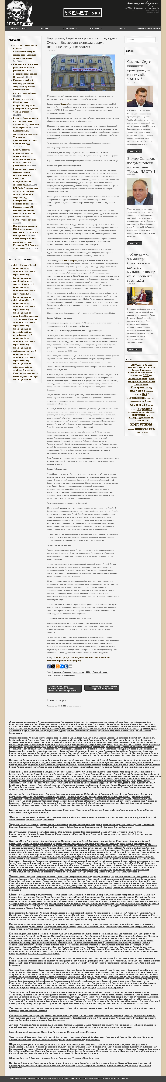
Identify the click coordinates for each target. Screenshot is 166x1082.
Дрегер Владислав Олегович (71, 803)
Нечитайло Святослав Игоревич (47, 917)
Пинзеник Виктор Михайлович (56, 942)
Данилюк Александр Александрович (64, 794)
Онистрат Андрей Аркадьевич (125, 924)
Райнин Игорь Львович (53, 958)
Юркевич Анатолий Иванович (25, 1058)
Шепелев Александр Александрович (110, 1047)
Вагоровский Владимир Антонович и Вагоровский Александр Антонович (47, 760)
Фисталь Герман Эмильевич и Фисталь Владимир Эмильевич (40, 1018)
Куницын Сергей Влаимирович (115, 869)
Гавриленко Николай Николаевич (26, 772)
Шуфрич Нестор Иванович (84, 1053)
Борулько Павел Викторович (82, 753)
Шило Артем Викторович (22, 1049)
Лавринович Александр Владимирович (89, 876)
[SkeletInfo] (83, 13)
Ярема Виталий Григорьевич (94, 1063)
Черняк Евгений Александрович (48, 1039)
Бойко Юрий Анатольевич (129, 751)
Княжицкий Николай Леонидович (69, 850)
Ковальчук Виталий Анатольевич (52, 852)
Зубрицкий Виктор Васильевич (117, 827)
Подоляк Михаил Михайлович (115, 945)
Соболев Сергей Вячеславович (85, 981)
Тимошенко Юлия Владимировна (106, 995)
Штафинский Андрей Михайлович (138, 1051)
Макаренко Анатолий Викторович (90, 895)
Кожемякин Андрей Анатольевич (88, 852)
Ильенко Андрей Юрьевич (41, 834)
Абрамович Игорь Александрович (91, 722)
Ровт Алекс (78, 961)
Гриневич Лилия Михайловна (115, 785)
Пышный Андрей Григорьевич (44, 953)
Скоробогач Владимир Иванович (39, 978)
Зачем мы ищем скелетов (149, 28)
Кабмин (138, 384)
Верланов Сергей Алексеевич (138, 762)
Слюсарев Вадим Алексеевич (71, 978)
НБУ (141, 390)
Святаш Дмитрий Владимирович (127, 972)
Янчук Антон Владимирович (64, 1063)
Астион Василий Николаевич (82, 730)
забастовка (78, 672)
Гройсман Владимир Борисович (70, 787)
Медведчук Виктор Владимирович (98, 899)
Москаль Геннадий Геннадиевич (80, 906)
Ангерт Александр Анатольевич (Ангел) (61, 726)
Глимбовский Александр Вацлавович (94, 778)
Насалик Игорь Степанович (125, 913)
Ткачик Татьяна (50, 997)
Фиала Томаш (86, 1015)
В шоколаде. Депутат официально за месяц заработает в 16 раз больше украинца (24, 271)
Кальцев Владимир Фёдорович (56, 841)
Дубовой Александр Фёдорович (136, 803)
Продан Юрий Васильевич (35, 951)
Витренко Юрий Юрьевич (115, 764)
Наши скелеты (70, 28)
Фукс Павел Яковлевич (144, 1018)
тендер (144, 432)
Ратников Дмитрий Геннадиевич (112, 958)
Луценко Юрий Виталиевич (43, 887)
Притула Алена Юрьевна (60, 949)
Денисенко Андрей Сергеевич (81, 796)
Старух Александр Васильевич (140, 983)
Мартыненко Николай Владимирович (80, 897)
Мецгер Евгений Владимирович (65, 903)
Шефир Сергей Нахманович (143, 1047)
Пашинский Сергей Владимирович (106, 938)
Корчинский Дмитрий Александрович (78, 858)
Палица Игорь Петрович (38, 936)
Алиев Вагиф (113, 724)
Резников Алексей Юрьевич (23, 961)
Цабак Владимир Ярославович (24, 1032)
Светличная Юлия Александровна (58, 972)
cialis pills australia (22, 265)
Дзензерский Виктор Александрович (112, 798)
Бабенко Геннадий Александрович (27, 738)
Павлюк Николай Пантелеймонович (119, 934)
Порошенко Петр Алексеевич (37, 947)
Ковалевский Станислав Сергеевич (138, 850)
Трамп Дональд (77, 999)
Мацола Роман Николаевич (65, 899)
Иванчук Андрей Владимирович (26, 832)
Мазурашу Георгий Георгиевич (56, 895)
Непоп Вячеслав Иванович (136, 915)
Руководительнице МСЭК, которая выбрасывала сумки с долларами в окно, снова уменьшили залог (25, 105)
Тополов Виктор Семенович (23, 999)
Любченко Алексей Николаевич (128, 887)
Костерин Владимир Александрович (117, 858)
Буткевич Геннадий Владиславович (140, 755)
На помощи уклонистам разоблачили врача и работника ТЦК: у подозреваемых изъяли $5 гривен (25, 70)
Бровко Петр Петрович (109, 753)
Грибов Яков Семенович (49, 785)
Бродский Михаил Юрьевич (135, 753)
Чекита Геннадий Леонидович (53, 1037)
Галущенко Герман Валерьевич (37, 774)
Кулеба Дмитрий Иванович (23, 869)
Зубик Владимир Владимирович (83, 827)
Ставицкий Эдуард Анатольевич (74, 983)
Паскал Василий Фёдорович (73, 938)
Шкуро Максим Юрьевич (21, 1051)
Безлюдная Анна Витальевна (134, 742)
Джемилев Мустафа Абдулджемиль (74, 798)
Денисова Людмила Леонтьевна (113, 796)
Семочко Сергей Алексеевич (53, 976)
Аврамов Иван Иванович (36, 724)
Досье (150, 378)
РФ (142, 401)
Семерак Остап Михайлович (23, 976)
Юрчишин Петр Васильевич (86, 1058)
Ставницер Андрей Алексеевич (107, 983)
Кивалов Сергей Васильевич (37, 845)
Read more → (135, 151)
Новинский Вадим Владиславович (55, 919)
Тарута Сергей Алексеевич (97, 992)
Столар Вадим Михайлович (89, 985)
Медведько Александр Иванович (133, 899)
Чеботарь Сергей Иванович (22, 1037)
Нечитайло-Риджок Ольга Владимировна (85, 917)
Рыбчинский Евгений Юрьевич (122, 963)
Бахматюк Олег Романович (139, 740)
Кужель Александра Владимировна (38, 867)
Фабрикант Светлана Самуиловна (26, 1015)
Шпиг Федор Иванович (107, 1051)
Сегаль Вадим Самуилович (37, 974)
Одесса (137, 394)
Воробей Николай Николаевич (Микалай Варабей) (96, 767)
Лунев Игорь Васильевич (96, 885)
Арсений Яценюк (136, 367)
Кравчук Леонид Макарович (135, 861)
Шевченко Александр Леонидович (43, 1047)
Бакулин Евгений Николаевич (112, 738)
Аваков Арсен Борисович (121, 722)
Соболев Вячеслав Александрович (53, 981)
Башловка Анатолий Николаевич (58, 742)
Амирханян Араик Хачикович (24, 726)
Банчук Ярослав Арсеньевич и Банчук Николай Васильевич (70, 740)
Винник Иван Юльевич (89, 764)
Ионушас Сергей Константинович (135, 834)
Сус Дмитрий (89, 987)
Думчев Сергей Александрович (25, 805)
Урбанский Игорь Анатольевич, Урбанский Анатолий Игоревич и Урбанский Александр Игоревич (82, 1009)
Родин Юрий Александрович (100, 961)
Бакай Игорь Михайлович (83, 738)
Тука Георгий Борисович (35, 1003)
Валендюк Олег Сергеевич (136, 760)
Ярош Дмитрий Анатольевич (91, 1065)
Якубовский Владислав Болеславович (28, 1063)
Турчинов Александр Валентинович (100, 1003)
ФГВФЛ (146, 412)
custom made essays (22, 351)
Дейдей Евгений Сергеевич (97, 794)
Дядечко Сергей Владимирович (87, 805)
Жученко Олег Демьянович (40, 819)
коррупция (141, 424)
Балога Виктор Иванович (141, 738)
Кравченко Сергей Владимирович (103, 861)
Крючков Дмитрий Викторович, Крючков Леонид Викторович (111, 865)
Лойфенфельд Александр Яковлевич (27, 885)
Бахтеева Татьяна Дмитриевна (24, 742)
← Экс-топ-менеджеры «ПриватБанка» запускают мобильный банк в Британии (62, 688)
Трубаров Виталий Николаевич (90, 1001)
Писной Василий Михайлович (50, 945)
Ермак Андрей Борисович (89, 810)
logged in (61, 706)
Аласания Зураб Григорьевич (91, 724)
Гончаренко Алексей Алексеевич (38, 783)
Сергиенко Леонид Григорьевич (124, 976)
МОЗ (88, 672)
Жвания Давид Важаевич (22, 817)
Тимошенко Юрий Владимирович (141, 995)
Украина (144, 408)
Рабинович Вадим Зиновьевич (25, 958)
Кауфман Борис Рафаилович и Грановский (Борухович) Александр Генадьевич (93, 843)
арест (152, 412)
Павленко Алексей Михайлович (56, 934)
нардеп (131, 429)
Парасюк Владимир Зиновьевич (67, 936)
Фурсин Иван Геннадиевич (53, 1020)
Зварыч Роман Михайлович (54, 824)
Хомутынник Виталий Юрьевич (45, 1027)
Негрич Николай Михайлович (70, 915)
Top (160, 1076)
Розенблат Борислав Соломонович (133, 961)
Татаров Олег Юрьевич (122, 992)
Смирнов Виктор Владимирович (141, 978)
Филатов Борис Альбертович (108, 1015)
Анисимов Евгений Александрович (139, 726)
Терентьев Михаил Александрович (40, 995)
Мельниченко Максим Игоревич (92, 901)
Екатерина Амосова (62, 672)
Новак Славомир (28, 919)
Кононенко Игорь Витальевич (134, 854)
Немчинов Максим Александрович (104, 915)
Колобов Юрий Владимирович (69, 854)
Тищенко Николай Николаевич (24, 997)
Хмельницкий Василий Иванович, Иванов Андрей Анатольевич (81, 1025)
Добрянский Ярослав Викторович (114, 801)
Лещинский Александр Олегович (59, 881)
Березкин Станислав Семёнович (137, 746)
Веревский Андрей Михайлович (107, 762)
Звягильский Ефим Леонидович (85, 824)
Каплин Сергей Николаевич (115, 841)
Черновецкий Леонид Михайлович (123, 1037)
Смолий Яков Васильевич (22, 981)
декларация (146, 417)
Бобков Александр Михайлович (25, 749)
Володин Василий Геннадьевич (54, 767)
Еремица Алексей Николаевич (60, 810)
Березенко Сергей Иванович (106, 746)
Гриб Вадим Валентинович (23, 785)
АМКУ (133, 365)
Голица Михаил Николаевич (78, 780)
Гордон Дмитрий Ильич (143, 783)
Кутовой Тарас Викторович (125, 872)
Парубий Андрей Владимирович (101, 936)
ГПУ (146, 375)
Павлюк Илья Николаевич (86, 934)
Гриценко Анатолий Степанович (36, 787)
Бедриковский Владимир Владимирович (97, 742)
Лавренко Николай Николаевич (52, 876)
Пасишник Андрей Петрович (43, 938)
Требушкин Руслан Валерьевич (102, 999)
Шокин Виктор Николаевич (81, 1051)
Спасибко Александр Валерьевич (39, 983)
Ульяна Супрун (100, 672)
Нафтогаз (148, 391)
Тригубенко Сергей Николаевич (135, 999)
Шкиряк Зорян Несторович (111, 1049)
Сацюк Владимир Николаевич (24, 972)
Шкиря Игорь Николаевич (83, 1049)
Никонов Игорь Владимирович (123, 917)
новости (141, 428)
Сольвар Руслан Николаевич (115, 981)
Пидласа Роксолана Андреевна (137, 940)
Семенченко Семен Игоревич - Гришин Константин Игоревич (83, 974)
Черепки (44, 28)
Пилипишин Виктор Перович (24, 942)
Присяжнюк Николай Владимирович (28, 949)
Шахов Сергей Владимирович (50, 1044)
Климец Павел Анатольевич (122, 848)
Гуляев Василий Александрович (137, 787)
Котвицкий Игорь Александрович (67, 861)
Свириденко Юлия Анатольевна (93, 972)
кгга (145, 420)
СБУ (145, 404)
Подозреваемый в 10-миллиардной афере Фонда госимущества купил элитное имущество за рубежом (25, 86)
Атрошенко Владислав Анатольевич (116, 730)
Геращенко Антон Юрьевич (69, 776)
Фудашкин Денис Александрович (114, 1018)
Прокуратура (135, 401)
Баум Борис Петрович (113, 740)
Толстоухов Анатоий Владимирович (107, 997)
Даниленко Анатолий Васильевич (26, 794)
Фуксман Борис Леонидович (23, 1020)
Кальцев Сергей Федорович (86, 841)
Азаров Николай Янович (62, 724)
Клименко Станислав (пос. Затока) (89, 848)
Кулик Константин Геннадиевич (55, 869)
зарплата (139, 420)
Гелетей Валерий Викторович (128, 774)
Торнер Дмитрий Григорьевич (53, 999)
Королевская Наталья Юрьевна (41, 858)
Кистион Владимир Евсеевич (127, 845)
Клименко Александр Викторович (53, 848)
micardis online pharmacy (25, 316)
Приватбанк (150, 398)
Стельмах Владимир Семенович (25, 985)
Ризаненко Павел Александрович (55, 961)
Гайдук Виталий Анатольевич (89, 772)
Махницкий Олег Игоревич (37, 899)
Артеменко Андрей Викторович (90, 728)
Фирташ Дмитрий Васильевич (139, 1015)
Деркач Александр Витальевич (39, 798)
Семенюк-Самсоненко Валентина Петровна (136, 974)
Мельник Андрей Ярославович (59, 901)
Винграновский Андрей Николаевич (58, 764)
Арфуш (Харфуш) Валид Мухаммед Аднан (44, 730)
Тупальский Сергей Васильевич (65, 1003)
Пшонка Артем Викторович (135, 951)
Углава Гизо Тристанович (22, 1008)
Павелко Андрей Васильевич (24, 934)
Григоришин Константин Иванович (80, 785)
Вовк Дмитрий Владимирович (144, 764)
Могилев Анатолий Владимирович (133, 903)
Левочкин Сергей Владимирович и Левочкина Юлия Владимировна (122, 879)
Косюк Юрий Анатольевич (36, 861)
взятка (148, 415)
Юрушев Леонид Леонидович (56, 1058)
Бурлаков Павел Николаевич (74, 755)
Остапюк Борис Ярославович (120, 926)
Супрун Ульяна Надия (116, 985)
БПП (148, 367)
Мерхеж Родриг (40, 903)
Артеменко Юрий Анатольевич (123, 728)
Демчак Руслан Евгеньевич (125, 794)
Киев (145, 384)
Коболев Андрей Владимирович (104, 850)
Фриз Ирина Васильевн (84, 1018)
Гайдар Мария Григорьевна (58, 772)
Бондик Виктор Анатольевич (52, 753)
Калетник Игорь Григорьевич (24, 841)
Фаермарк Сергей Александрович (61, 1015)
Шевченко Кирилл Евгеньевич (76, 1047)
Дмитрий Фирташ (137, 378)
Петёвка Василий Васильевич (39, 940)
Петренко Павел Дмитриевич (70, 940)
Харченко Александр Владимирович (28, 1025)
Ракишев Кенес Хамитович (80, 958)
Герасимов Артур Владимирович (38, 776)
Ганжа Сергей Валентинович (68, 774)
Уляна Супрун (69, 260)
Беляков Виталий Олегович (127, 744)
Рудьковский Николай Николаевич (47, 963)
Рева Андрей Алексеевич (142, 958)
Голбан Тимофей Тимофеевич (48, 780)
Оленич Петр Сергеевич (55, 924)
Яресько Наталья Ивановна (123, 1063)
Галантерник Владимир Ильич (121, 772)
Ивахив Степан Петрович (114, 832)
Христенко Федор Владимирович (116, 1027)
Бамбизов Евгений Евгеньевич (24, 740)
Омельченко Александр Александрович (88, 924)
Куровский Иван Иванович (67, 872)
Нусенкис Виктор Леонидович (89, 919)
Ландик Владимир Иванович (72, 879)
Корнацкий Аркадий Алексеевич (117, 856)
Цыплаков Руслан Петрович (81, 1032)
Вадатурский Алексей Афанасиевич (104, 760)
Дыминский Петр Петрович (56, 805)
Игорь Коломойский (141, 381)
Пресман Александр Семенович (102, 947)
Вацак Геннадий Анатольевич (47, 762)
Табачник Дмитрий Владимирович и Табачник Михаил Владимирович (46, 992)
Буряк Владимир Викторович (105, 755)
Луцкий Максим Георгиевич (73, 887)
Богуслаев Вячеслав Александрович (40, 751)
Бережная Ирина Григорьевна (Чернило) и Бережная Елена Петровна (58, 746)
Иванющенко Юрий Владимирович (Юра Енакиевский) (72, 832)
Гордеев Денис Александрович (114, 783)
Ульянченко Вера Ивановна (50, 1008)
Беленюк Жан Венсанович (58, 744)
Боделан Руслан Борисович (73, 751)
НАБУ (133, 390)
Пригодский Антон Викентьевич (136, 947)
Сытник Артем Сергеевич (110, 987)
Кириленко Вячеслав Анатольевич (69, 845)
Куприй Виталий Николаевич (37, 872)
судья (137, 432)
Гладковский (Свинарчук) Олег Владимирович (50, 778)
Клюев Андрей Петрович (38, 850)
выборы (134, 417)
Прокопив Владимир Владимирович (68, 951)
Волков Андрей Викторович (23, 767)
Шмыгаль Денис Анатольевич (50, 1051)
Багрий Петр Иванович (57, 738)
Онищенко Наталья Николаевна (60, 926)
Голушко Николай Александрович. (112, 780)
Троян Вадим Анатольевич (59, 1001)
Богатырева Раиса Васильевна (57, 749)
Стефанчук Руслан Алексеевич (58, 985)
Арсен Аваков (144, 365)
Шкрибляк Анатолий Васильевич (143, 1049)
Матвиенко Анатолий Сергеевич (117, 897)
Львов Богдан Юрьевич (100, 887)
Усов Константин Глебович (33, 1010)
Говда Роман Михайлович (127, 778)
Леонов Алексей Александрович (25, 881)
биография (138, 414)
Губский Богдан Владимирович (104, 787)
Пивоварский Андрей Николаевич (103, 940)
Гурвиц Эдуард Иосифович (23, 789)
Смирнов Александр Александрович (105, 978)
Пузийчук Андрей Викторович (104, 951)
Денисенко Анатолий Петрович (49, 796)
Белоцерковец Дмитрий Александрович (92, 744)
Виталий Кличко (136, 372)
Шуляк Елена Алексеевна (57, 1053)
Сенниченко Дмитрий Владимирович (87, 976)
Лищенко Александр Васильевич (78, 883)
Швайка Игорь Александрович (81, 1044)
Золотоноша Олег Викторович (51, 827)
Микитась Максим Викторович (98, 903)
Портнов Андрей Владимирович (68, 947)
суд (152, 429)
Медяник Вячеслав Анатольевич (26, 901)
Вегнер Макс (70, 762)
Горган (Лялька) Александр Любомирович (76, 783)
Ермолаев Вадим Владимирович (119, 810)
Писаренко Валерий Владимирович (123, 942)
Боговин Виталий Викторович (89, 749)
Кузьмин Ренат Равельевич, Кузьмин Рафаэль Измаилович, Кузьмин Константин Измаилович (106, 867)
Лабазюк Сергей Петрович (22, 876)
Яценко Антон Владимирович (122, 1065)
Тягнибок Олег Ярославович (134, 1003)
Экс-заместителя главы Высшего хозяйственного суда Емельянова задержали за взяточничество (25, 51)
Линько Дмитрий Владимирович (94, 881)
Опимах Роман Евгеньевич (91, 926)
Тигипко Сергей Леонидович (73, 995)
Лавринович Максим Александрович (130, 876)
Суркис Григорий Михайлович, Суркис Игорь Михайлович (50, 987)
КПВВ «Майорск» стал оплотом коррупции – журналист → (103, 687)
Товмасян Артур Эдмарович (73, 997)
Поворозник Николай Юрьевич (82, 945)
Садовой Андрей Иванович (52, 970)
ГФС (151, 375)
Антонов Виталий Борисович (24, 728)
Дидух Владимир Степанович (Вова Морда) (45, 801)
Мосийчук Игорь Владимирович (46, 906)
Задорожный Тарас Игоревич (24, 824)
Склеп (122, 28)
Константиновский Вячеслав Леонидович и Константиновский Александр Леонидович (54, 856)
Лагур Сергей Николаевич (43, 879)
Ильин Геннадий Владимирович (100, 834)
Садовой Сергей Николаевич (81, 970)
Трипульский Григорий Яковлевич (27, 1001)
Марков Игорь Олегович (48, 897)
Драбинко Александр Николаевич (39, 803)
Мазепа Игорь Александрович (24, 895)
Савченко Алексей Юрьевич (23, 970)
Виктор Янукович (141, 370)
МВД (149, 387)
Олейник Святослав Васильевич (25, 924)
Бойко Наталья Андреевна (101, 751)
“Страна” (64, 104)
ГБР (140, 376)
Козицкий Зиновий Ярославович (122, 852)
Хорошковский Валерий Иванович (80, 1027)
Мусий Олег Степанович (38, 908)
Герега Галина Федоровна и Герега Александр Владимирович (114, 776)
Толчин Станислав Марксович (142, 997)
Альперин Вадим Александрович (138, 724)
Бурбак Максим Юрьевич (46, 755)
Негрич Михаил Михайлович (39, 915)
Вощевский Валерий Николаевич (138, 767)
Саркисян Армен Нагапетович (143, 970)
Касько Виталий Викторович (37, 843)
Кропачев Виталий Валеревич (108, 863)
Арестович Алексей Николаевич (56, 728)
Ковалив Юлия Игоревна (21, 852)
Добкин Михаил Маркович (82, 801)
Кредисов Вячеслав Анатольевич (46, 863)
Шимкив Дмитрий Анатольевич (52, 1049)
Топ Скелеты (96, 28)
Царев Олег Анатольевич (53, 1032)
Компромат (138, 387)
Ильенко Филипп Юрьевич (68, 834)
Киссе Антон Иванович (100, 845)
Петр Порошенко (138, 396)
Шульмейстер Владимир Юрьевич (26, 1053)
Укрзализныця (135, 412)
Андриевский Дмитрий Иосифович (101, 726)
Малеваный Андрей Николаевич (126, 895)
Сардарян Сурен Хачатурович (111, 970)
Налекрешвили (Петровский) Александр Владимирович (38, 913)
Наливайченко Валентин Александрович (89, 913)
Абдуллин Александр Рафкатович (55, 722)
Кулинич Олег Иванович (85, 869)
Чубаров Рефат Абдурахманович (83, 1039)
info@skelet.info (120, 1078)
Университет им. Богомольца (61, 675)
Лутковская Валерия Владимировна (128, 885)
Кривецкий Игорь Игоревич (78, 863)
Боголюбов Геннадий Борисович (122, 749)
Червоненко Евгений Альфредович (87, 1037)
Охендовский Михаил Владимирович (47, 929)
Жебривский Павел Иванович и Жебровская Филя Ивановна (67, 817)
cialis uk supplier (21, 300)
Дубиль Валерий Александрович (102, 803)
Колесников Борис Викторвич (37, 854)
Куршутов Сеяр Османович (96, 872)
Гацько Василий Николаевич (98, 774)
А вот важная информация (23, 722)
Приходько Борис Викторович (120, 949)
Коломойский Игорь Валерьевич (101, 854)
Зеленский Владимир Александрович (122, 824)
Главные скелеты (18, 28)
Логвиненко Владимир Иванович (113, 883)
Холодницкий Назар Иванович (130, 1025)
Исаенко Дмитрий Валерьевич (24, 836)
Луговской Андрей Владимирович (64, 885)
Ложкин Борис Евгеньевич (144, 883)
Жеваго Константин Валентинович (116, 817)
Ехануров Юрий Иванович (36, 812)
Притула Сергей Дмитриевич (89, 949)
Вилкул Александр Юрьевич (23, 764)
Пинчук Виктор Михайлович (89, 942)
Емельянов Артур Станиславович (26, 810)
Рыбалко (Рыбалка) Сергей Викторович (86, 963)
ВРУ (153, 367)
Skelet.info (73, 1078)
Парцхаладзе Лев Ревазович (133, 936)
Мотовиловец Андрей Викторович (115, 906)
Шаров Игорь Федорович (21, 1044)
